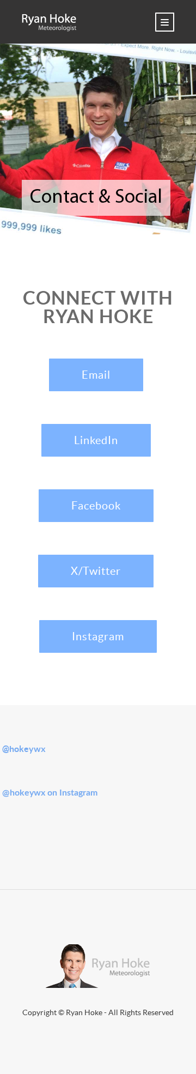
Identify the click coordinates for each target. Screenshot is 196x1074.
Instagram (98, 636)
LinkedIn (96, 440)
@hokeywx (24, 749)
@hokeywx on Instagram (49, 792)
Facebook (96, 506)
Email (96, 375)
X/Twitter (96, 571)
